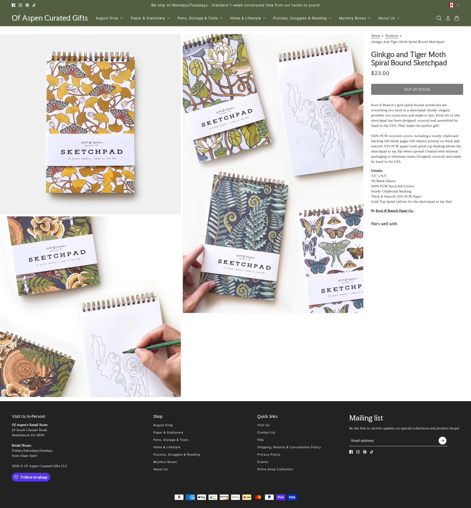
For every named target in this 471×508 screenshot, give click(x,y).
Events (262, 462)
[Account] (447, 18)
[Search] (439, 18)
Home (375, 36)
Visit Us (263, 425)
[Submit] (442, 441)
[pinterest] (27, 5)
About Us (160, 469)
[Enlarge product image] (90, 124)
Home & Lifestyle (167, 447)
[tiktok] (34, 5)
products (391, 36)
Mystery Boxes (165, 462)
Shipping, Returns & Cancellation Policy (289, 447)
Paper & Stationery (168, 432)
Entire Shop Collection (275, 469)
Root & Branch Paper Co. (395, 211)
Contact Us (266, 432)
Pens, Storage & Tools (170, 440)
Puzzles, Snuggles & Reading (176, 454)
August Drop (163, 425)
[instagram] (20, 5)
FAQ (260, 440)
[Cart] (456, 18)
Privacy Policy (269, 454)
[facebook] (13, 5)
